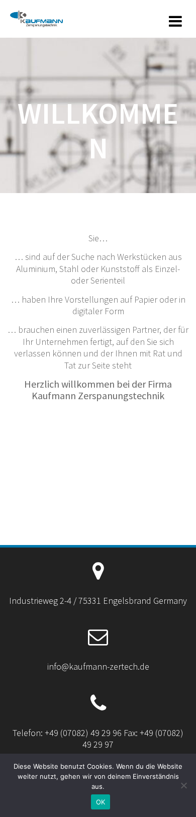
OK (101, 802)
